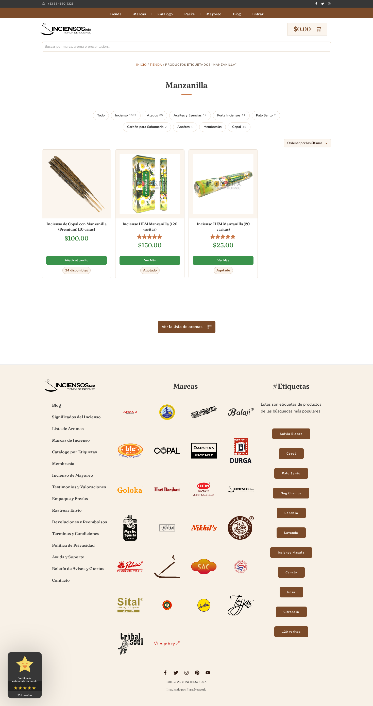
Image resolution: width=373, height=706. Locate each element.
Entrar (258, 14)
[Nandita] (167, 541)
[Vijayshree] (167, 657)
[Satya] (241, 580)
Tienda (116, 14)
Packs (189, 14)
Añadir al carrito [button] (76, 260)
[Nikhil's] (204, 541)
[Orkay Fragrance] (241, 541)
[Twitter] (323, 4)
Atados (155, 115)
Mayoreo (213, 14)
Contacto (61, 580)
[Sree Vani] (204, 619)
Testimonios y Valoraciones (79, 486)
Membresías (213, 127)
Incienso (125, 115)
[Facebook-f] (316, 4)
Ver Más (150, 260)
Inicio (141, 65)
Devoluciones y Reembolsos (79, 521)
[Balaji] (241, 425)
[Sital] (130, 619)
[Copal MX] (167, 464)
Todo (101, 115)
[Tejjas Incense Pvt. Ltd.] (241, 619)
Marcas (139, 14)
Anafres (185, 127)
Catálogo (165, 14)
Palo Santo (266, 115)
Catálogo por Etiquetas (74, 451)
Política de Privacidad (73, 545)
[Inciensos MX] (241, 503)
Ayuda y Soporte (68, 556)
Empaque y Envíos (70, 498)
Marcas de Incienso (71, 440)
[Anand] (130, 425)
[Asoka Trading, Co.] (167, 425)
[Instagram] (329, 4)
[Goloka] (130, 503)
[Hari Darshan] (167, 503)
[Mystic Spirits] (130, 541)
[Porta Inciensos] (167, 580)
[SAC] (204, 580)
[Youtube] (208, 672)
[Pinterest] (197, 672)
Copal (239, 127)
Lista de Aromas (68, 428)
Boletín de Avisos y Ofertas (78, 568)
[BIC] (130, 464)
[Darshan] (204, 464)
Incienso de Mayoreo (72, 475)
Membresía (63, 463)
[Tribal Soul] (130, 657)
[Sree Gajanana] (167, 619)
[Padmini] (130, 580)
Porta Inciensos (231, 115)
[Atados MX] (204, 425)
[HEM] (204, 503)
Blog (237, 14)
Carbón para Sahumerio (147, 127)
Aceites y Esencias (190, 115)
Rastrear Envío (67, 510)
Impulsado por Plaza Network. (186, 689)
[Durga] (241, 464)
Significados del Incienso (76, 416)
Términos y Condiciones (75, 533)
